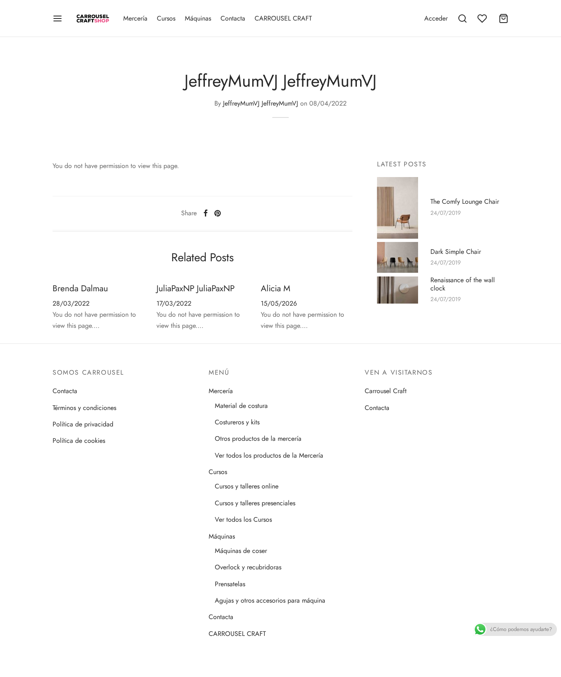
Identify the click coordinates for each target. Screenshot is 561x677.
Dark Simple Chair (455, 251)
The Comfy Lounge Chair (464, 201)
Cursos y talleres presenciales (255, 503)
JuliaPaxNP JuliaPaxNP (195, 288)
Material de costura (241, 405)
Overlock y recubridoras (248, 567)
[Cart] (503, 18)
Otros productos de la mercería (258, 438)
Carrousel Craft (386, 391)
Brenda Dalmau (80, 288)
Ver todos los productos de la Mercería (269, 455)
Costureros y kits (237, 422)
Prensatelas (230, 584)
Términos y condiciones (84, 407)
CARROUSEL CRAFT (283, 18)
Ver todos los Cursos (243, 519)
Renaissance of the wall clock (462, 284)
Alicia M (275, 288)
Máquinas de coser (241, 550)
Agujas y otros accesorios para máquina (270, 600)
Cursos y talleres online (246, 486)
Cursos (166, 18)
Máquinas (198, 18)
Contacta (233, 18)
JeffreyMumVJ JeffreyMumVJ (260, 103)
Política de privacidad (83, 424)
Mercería (135, 18)
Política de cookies (79, 440)
